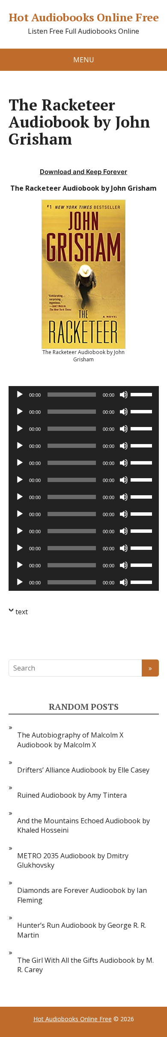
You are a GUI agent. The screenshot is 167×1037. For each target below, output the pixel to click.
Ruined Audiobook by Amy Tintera (72, 795)
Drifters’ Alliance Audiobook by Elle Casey (83, 770)
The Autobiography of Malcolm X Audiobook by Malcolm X (70, 739)
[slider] (143, 393)
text (21, 611)
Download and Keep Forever (83, 172)
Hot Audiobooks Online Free (83, 17)
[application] (84, 394)
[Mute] (123, 394)
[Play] (19, 394)
